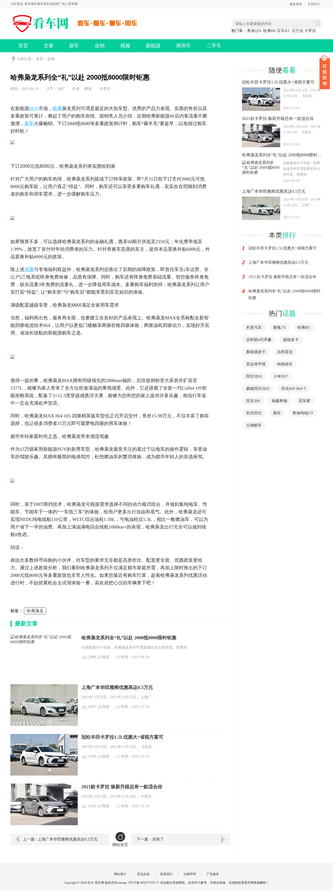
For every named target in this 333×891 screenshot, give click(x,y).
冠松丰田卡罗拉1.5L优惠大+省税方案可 (282, 248)
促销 (100, 45)
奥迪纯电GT (302, 413)
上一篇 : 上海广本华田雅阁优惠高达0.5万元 (60, 839)
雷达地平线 (256, 364)
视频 (125, 45)
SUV (34, 108)
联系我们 (166, 874)
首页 (23, 45)
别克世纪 (254, 413)
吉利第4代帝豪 (259, 340)
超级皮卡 (291, 340)
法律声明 (189, 874)
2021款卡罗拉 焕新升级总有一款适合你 (282, 277)
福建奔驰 (279, 401)
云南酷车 (254, 425)
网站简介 (120, 874)
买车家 (304, 401)
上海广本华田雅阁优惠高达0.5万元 (278, 262)
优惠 (29, 269)
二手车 (214, 45)
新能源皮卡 (256, 352)
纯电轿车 (285, 364)
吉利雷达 (285, 352)
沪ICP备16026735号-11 (143, 882)
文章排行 (314, 4)
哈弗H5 (303, 327)
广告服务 (213, 874)
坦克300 (253, 401)
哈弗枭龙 (35, 611)
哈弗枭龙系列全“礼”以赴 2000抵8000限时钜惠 (284, 294)
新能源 (153, 45)
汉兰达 (297, 31)
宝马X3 (283, 31)
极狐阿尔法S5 (258, 388)
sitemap (122, 882)
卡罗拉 (310, 31)
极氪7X (279, 327)
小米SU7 (280, 376)
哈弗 (57, 108)
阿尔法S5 (254, 376)
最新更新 (296, 4)
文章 (49, 45)
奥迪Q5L (254, 31)
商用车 (183, 45)
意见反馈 (143, 874)
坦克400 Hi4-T (293, 388)
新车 (74, 45)
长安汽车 (254, 327)
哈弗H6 (269, 31)
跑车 (277, 413)
